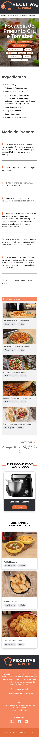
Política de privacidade (20, 689)
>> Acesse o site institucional (19, 693)
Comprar (18, 507)
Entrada (10, 15)
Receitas (3, 15)
